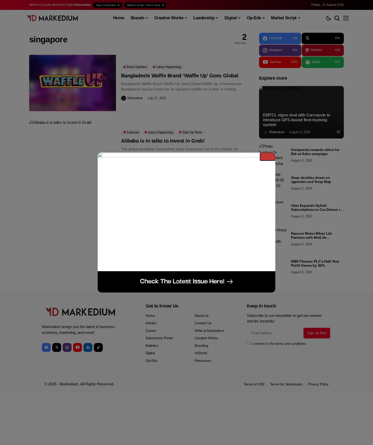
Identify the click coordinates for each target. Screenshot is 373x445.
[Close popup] (267, 156)
